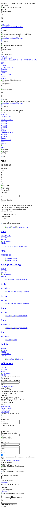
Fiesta (3, 141)
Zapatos (3, 131)
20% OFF (4, 127)
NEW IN (4, 114)
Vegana (3, 143)
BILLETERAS (6, 140)
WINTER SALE (6, 116)
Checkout (4, 491)
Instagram (10, 386)
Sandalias (4, 134)
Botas (2, 129)
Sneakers (4, 136)
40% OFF (23, 60)
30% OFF (30, 60)
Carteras (3, 138)
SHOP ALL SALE (7, 60)
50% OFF (16, 60)
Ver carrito (4, 482)
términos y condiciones (13, 460)
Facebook (4, 386)
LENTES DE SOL (7, 132)
